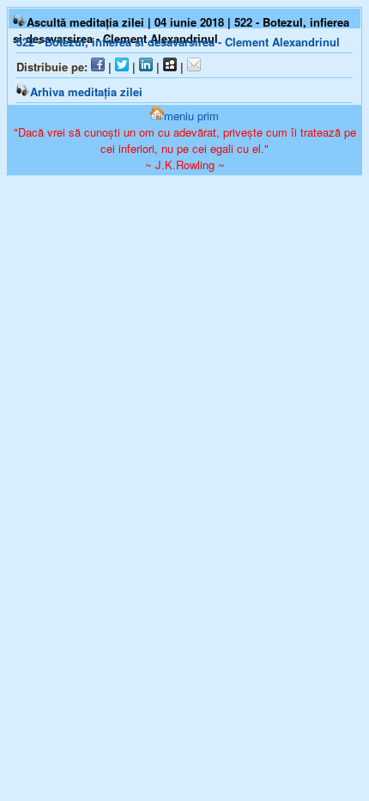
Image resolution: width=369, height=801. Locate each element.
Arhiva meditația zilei (86, 91)
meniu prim (191, 115)
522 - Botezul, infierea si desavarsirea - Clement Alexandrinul (178, 42)
